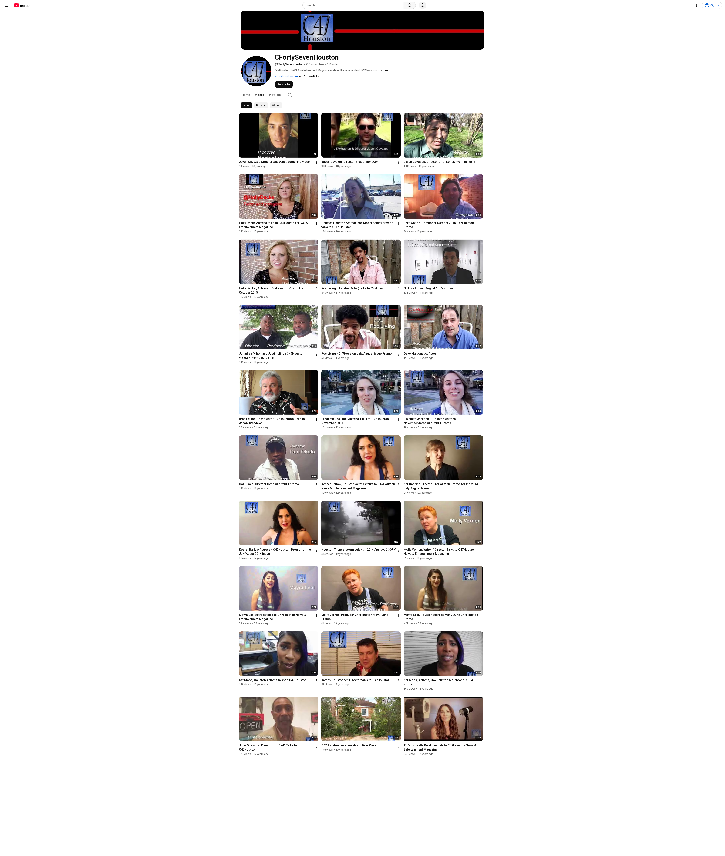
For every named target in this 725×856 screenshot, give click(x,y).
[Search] (410, 5)
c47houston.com (287, 76)
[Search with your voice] (422, 5)
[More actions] (316, 162)
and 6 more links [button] (308, 76)
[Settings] (696, 5)
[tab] (245, 94)
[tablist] (362, 94)
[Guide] (7, 5)
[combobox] (354, 5)
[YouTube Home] (22, 5)
